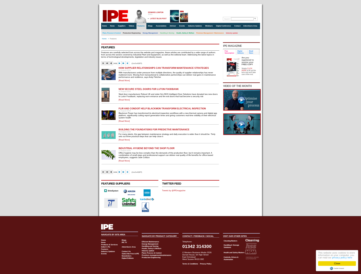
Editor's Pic (105, 247)
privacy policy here (342, 257)
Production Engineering (132, 33)
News (112, 26)
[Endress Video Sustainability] (242, 110)
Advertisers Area (250, 26)
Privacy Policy (206, 264)
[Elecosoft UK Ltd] (111, 191)
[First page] (103, 63)
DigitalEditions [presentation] (240, 52)
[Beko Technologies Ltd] (145, 211)
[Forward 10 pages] (124, 63)
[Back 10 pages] (107, 63)
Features (141, 26)
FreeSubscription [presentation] (229, 52)
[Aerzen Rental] (129, 194)
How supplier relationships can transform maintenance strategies (164, 68)
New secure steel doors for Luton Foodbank (149, 89)
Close (337, 263)
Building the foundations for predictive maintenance (154, 129)
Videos (131, 26)
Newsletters (126, 256)
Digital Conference (223, 26)
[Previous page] (111, 63)
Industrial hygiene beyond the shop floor (147, 148)
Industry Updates (195, 26)
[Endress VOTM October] (242, 134)
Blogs (150, 26)
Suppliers (122, 26)
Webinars (209, 26)
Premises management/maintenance (156, 255)
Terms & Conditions (190, 264)
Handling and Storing (150, 246)
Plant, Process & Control (112, 33)
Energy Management (150, 33)
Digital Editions (128, 258)
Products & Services (109, 245)
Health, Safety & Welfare (185, 33)
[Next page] (120, 63)
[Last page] (127, 63)
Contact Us (126, 251)
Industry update (232, 33)
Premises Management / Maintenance (210, 33)
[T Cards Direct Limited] (147, 200)
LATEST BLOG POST (158, 19)
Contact (237, 26)
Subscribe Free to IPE (130, 254)
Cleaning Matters (230, 241)
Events (182, 26)
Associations (161, 26)
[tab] (229, 52)
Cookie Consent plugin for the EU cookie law (337, 268)
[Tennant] (147, 195)
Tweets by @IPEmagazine (173, 190)
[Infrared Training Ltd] (111, 207)
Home (104, 26)
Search (227, 19)
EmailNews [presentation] (251, 52)
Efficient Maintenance (150, 242)
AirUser (173, 26)
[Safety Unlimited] (129, 206)
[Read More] (124, 80)
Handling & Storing (167, 33)
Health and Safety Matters (234, 253)
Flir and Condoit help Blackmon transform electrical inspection (162, 108)
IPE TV (124, 242)
